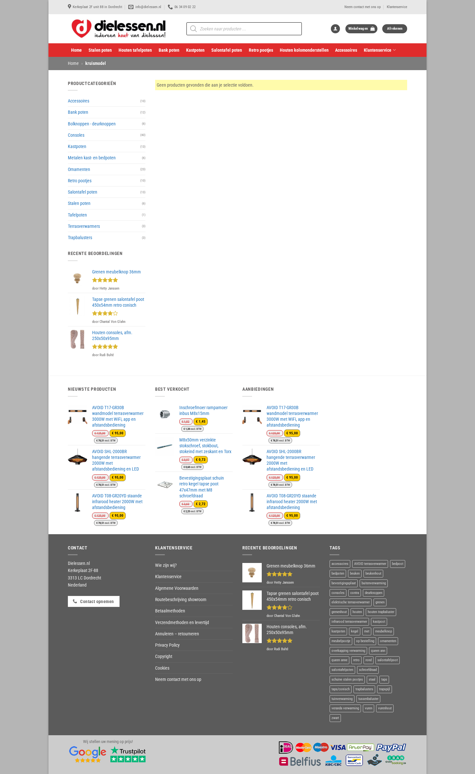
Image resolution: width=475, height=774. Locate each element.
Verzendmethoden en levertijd (182, 622)
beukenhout (373, 573)
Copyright (163, 656)
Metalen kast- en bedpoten (92, 157)
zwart (335, 718)
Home (76, 50)
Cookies (162, 668)
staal (372, 679)
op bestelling (365, 641)
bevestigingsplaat (344, 583)
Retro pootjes (261, 50)
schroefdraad (368, 670)
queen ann (378, 651)
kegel (354, 631)
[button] (335, 29)
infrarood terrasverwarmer (349, 622)
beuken (355, 573)
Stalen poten (100, 50)
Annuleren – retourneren (177, 633)
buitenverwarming (374, 583)
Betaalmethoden (170, 610)
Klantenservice (397, 7)
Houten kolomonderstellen (304, 50)
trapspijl (384, 689)
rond (368, 660)
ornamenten (388, 641)
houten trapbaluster (381, 612)
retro (356, 660)
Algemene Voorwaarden (176, 588)
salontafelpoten (342, 670)
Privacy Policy (167, 645)
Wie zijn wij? (166, 565)
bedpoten (338, 573)
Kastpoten (195, 50)
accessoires (340, 564)
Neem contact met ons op (362, 7)
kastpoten (338, 631)
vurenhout (385, 708)
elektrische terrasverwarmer (351, 602)
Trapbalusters (80, 237)
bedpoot (397, 564)
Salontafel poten (226, 50)
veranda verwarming (345, 708)
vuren (368, 708)
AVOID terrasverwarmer (370, 564)
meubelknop (383, 631)
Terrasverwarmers (84, 226)
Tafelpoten (77, 214)
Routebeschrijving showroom (180, 599)
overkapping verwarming (348, 651)
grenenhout (339, 612)
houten (357, 612)
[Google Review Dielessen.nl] (88, 754)
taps (384, 679)
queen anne (339, 660)
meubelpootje (341, 641)
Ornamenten (79, 169)
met (366, 631)
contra (354, 593)
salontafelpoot (387, 660)
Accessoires (346, 50)
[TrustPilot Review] (128, 754)
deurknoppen (373, 593)
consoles (338, 593)
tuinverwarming (342, 699)
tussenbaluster (368, 699)
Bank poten (169, 50)
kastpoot (379, 622)
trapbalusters (364, 689)
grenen (380, 602)
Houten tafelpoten (135, 50)
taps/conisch (341, 689)
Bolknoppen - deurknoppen (92, 123)
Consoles (76, 135)
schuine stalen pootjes (347, 679)
